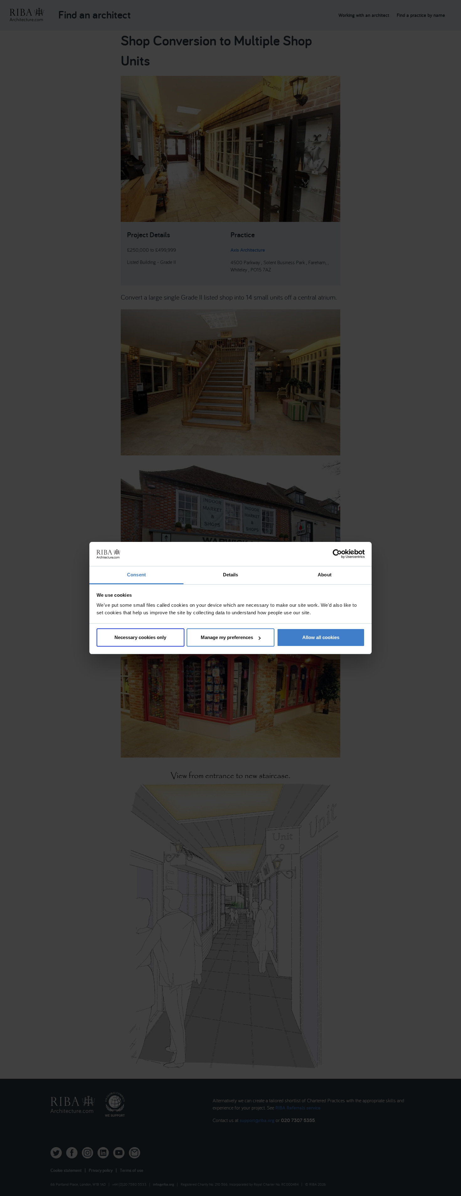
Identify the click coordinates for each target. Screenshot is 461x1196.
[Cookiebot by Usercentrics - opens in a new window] (337, 554)
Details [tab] (230, 574)
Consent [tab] (136, 574)
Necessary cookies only (140, 637)
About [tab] (324, 574)
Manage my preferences (227, 637)
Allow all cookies (320, 637)
